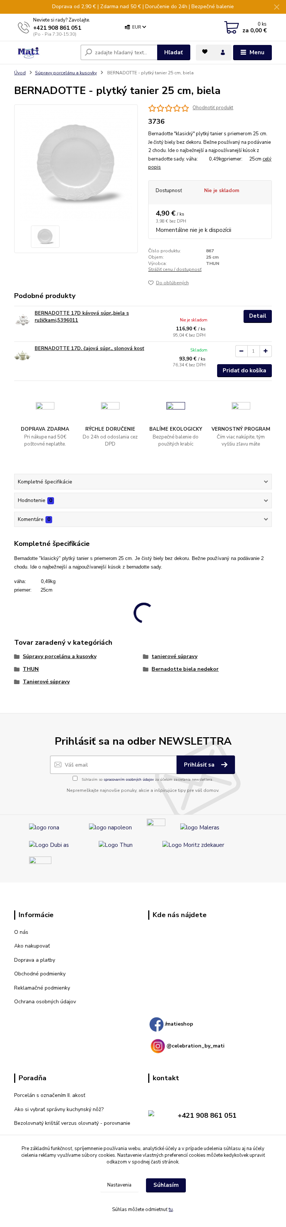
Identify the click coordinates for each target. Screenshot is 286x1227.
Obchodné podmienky (40, 973)
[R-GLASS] (40, 867)
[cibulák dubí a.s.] (49, 844)
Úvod (20, 73)
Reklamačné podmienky (42, 987)
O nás (21, 932)
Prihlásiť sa (200, 764)
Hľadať (173, 52)
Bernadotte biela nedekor (185, 669)
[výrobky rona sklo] (44, 827)
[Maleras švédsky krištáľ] (199, 827)
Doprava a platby (34, 960)
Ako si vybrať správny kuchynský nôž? (59, 1109)
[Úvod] (44, 52)
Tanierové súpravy (46, 681)
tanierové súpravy (174, 656)
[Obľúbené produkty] (205, 52)
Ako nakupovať (32, 945)
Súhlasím (166, 1185)
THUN (31, 669)
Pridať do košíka (244, 370)
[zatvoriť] (277, 7)
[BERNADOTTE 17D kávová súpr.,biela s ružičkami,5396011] (22, 320)
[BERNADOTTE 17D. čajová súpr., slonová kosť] (22, 355)
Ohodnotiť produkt (213, 108)
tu (171, 1209)
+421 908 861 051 (57, 28)
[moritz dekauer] (193, 844)
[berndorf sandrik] (156, 827)
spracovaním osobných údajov (129, 779)
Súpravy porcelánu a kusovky (66, 73)
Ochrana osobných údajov (45, 1001)
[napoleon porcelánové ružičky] (110, 827)
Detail (257, 316)
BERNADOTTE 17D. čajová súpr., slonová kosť (89, 348)
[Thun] (115, 844)
